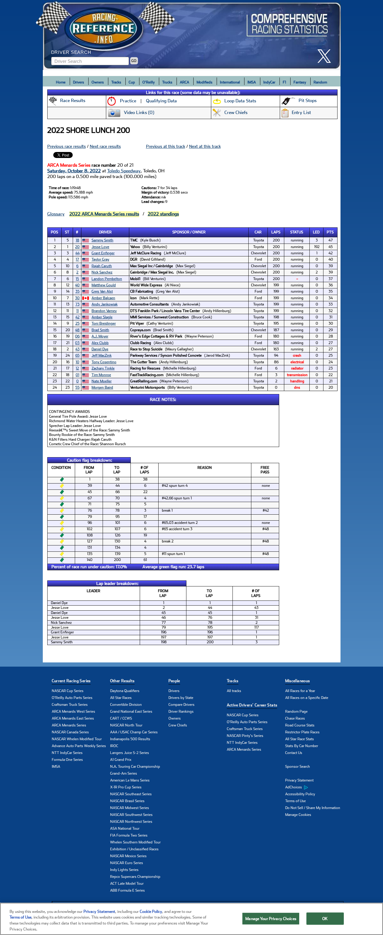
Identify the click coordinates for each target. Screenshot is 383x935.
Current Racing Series (71, 681)
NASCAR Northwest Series (131, 822)
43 (77, 349)
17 (77, 259)
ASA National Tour (124, 828)
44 (77, 253)
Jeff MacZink (102, 355)
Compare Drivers (181, 705)
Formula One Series (67, 760)
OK (325, 918)
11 (77, 311)
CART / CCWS (121, 718)
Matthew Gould (104, 285)
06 (77, 336)
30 (77, 298)
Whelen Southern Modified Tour (135, 842)
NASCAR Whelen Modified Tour (77, 739)
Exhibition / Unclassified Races (134, 849)
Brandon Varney (104, 311)
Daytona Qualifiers (124, 691)
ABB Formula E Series (127, 890)
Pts (330, 232)
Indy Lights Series (124, 870)
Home (61, 82)
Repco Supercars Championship (135, 877)
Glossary (56, 214)
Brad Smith (100, 330)
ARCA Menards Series (69, 725)
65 (77, 355)
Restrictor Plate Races (302, 732)
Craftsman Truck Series (70, 705)
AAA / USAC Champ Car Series (134, 732)
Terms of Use (295, 801)
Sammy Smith (102, 240)
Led (316, 232)
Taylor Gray (100, 259)
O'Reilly (148, 82)
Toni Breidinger (104, 323)
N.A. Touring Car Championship (135, 766)
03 (77, 343)
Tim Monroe (101, 375)
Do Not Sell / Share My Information (312, 808)
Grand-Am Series (123, 773)
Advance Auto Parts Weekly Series (79, 746)
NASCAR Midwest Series (129, 808)
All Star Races (121, 698)
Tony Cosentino (104, 362)
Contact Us (293, 753)
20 (77, 247)
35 (77, 291)
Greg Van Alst (102, 291)
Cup (132, 82)
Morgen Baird (102, 387)
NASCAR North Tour (126, 725)
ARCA (184, 82)
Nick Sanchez (102, 272)
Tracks (116, 82)
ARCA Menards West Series (73, 711)
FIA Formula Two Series (129, 835)
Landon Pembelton (107, 279)
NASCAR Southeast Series (131, 794)
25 (77, 323)
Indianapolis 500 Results (130, 739)
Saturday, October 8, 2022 (74, 171)
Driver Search (71, 52)
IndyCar (269, 82)
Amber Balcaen (103, 298)
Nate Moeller (102, 381)
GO (133, 61)
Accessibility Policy (300, 794)
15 (77, 279)
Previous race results (66, 146)
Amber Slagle (102, 317)
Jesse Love (100, 247)
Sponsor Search (297, 766)
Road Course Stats (299, 725)
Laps (275, 232)
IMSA (251, 82)
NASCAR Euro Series (126, 863)
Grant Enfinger (103, 253)
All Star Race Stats (299, 739)
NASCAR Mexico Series (128, 856)
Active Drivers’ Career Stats (252, 705)
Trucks (167, 82)
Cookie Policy (151, 911)
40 (77, 285)
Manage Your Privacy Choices (270, 918)
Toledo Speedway (124, 171)
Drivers (78, 82)
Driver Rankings (181, 711)
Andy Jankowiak (105, 304)
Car (258, 232)
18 (77, 240)
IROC (114, 746)
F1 (284, 82)
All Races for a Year (300, 691)
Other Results (122, 681)
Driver (105, 232)
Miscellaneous (297, 681)
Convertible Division (126, 705)
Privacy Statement (299, 780)
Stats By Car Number (301, 746)
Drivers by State (180, 698)
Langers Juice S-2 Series (129, 753)
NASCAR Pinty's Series (245, 736)
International (230, 82)
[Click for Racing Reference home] (191, 35)
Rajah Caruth (102, 266)
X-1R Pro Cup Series (126, 787)
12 (77, 368)
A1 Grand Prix (120, 760)
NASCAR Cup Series (67, 691)
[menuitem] (314, 787)
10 (77, 362)
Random (320, 82)
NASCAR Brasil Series (127, 801)
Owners (98, 82)
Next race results (105, 146)
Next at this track (205, 146)
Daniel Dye (100, 349)
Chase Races (295, 718)
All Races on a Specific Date (306, 698)
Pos (54, 232)
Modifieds (204, 82)
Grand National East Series (131, 711)
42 (77, 317)
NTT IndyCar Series (67, 753)
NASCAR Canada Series (70, 732)
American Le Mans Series (130, 780)
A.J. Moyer (100, 336)
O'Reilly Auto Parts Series (72, 698)
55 (77, 387)
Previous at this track (165, 146)
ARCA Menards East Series (73, 718)
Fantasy (300, 82)
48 (77, 330)
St (67, 232)
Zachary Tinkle (103, 368)
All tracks (234, 691)
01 (77, 375)
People (174, 681)
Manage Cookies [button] (298, 815)
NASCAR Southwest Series (131, 815)
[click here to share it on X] (326, 56)
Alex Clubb (100, 343)
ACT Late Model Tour (127, 883)
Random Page (296, 711)
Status (296, 232)
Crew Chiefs (177, 725)
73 (77, 304)
